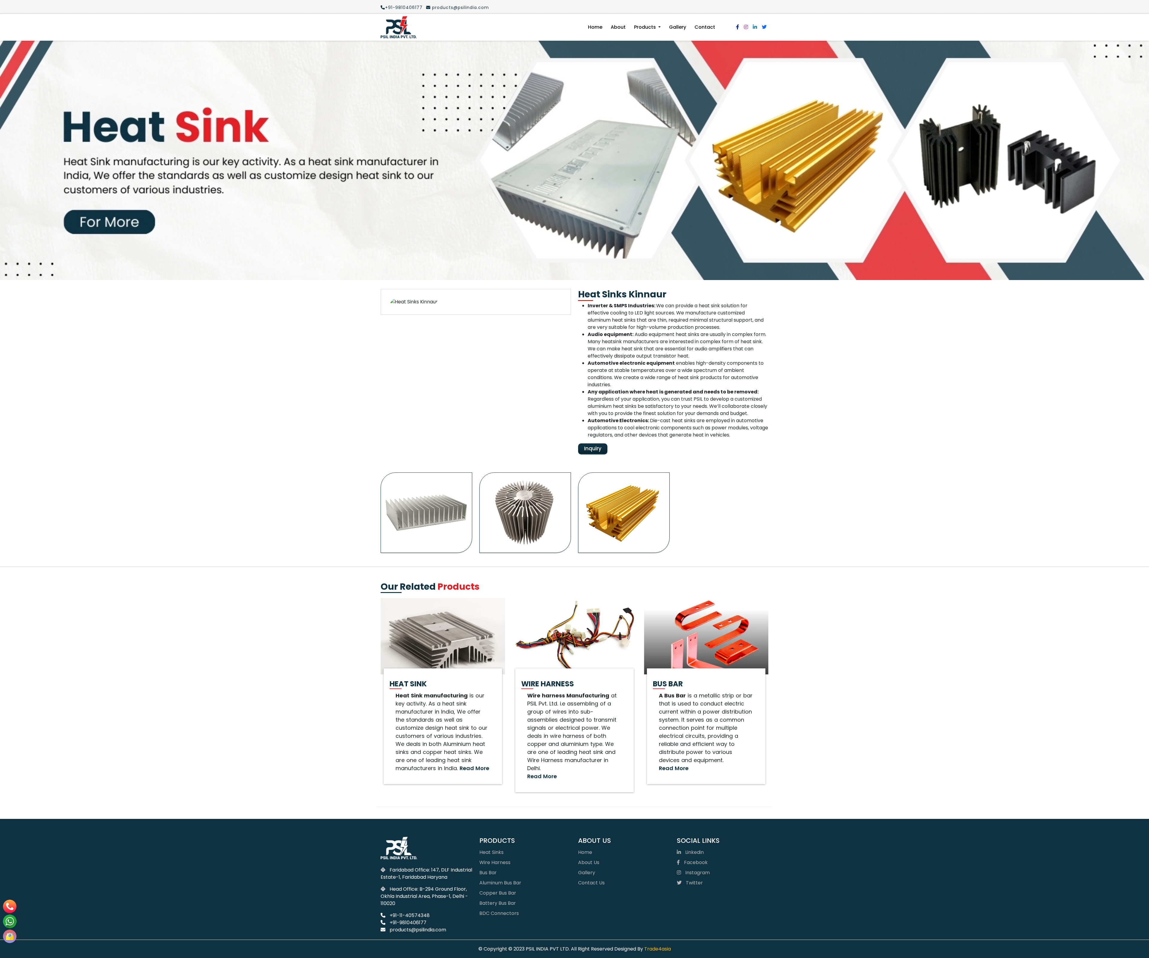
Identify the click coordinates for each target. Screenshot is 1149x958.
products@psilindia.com (460, 7)
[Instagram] (746, 27)
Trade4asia (657, 948)
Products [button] (645, 27)
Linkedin (694, 852)
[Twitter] (764, 27)
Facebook (695, 862)
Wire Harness (494, 862)
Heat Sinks (491, 852)
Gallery (677, 27)
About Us (588, 862)
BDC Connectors (499, 913)
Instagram (697, 872)
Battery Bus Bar (497, 903)
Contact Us (591, 882)
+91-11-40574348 (409, 915)
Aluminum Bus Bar (500, 882)
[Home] (399, 27)
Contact (704, 27)
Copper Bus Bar (497, 892)
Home (595, 27)
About (618, 27)
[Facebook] (737, 27)
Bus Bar (488, 872)
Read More (474, 768)
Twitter (694, 882)
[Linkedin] (755, 27)
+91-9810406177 (403, 7)
